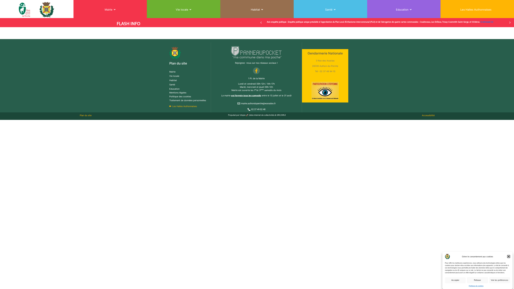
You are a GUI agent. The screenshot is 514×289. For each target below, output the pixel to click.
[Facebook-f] (256, 70)
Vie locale (182, 9)
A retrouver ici (487, 22)
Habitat (255, 9)
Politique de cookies (476, 286)
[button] (508, 256)
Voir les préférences (499, 280)
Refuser (477, 280)
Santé (328, 9)
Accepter (455, 280)
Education (402, 9)
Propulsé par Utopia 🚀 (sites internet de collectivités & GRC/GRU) (257, 115)
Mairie (108, 9)
